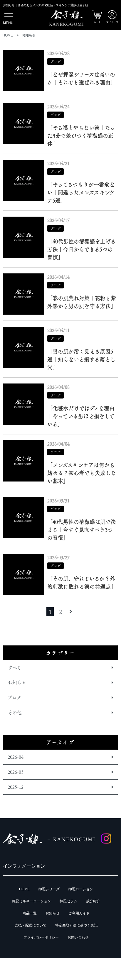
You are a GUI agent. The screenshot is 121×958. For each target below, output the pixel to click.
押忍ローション (80, 889)
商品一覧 (30, 913)
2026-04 (15, 757)
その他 (15, 712)
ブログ (14, 697)
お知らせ (17, 682)
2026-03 (15, 772)
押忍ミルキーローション (31, 901)
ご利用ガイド (79, 913)
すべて (14, 667)
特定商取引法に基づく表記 (76, 925)
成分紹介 (93, 901)
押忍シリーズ (49, 889)
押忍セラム (68, 901)
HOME (24, 889)
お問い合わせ (78, 937)
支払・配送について (30, 925)
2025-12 (15, 787)
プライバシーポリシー (41, 937)
